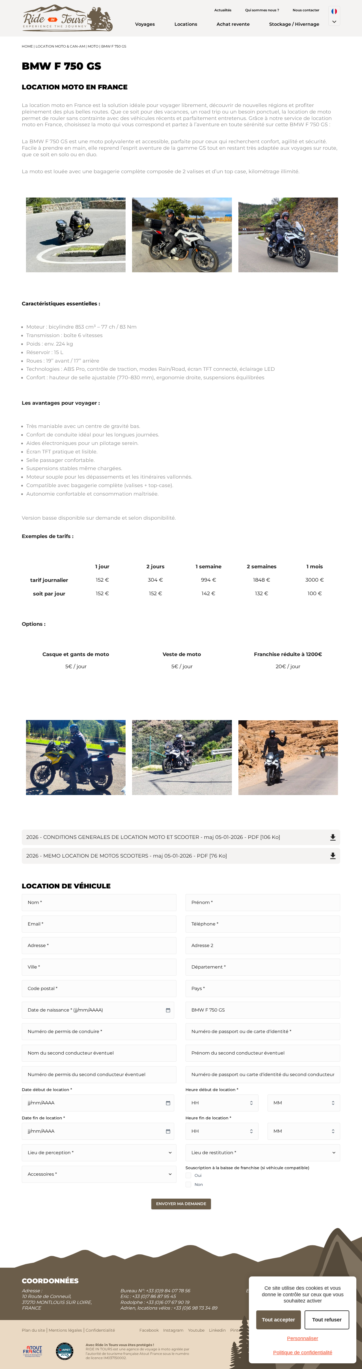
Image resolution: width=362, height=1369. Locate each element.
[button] (334, 16)
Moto (93, 46)
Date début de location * (47, 1090)
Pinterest (239, 1330)
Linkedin (217, 1330)
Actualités (222, 10)
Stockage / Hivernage (294, 24)
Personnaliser (302, 1338)
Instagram (173, 1330)
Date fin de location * (43, 1118)
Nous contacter (306, 10)
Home (27, 46)
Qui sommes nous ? (262, 10)
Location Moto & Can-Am (60, 46)
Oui (198, 1175)
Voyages (145, 24)
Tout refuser (327, 1320)
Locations (185, 24)
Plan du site (33, 1330)
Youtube (196, 1330)
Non (199, 1184)
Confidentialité (100, 1330)
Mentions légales (65, 1330)
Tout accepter (278, 1320)
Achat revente (233, 24)
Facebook (149, 1330)
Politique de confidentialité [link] (302, 1352)
